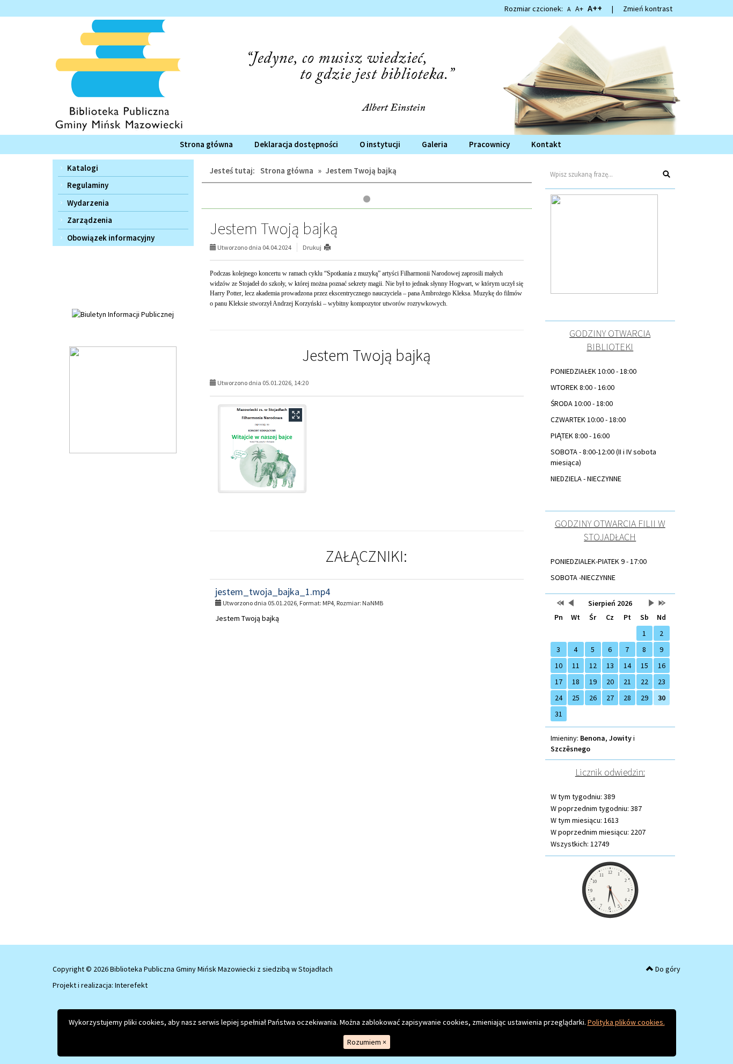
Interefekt (131, 985)
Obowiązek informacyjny (111, 238)
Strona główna (206, 144)
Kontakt (546, 144)
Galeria (435, 144)
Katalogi (82, 168)
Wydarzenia (88, 203)
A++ (595, 8)
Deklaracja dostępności (296, 144)
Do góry (667, 969)
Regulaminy (87, 185)
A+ (579, 8)
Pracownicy (489, 144)
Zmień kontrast (647, 8)
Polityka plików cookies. (626, 1022)
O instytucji (380, 144)
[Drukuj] (332, 247)
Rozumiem (366, 1042)
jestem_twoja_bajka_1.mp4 (272, 591)
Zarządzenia (89, 220)
